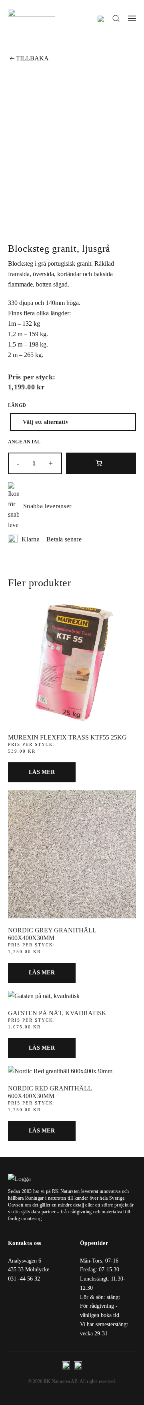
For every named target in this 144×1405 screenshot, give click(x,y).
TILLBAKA (32, 58)
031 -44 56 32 (24, 1279)
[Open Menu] (132, 18)
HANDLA (101, 463)
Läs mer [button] (42, 772)
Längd (17, 405)
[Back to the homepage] (31, 18)
